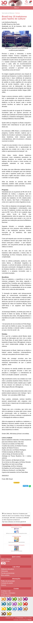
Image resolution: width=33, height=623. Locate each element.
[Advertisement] (16, 499)
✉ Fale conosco (6, 595)
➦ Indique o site (5, 591)
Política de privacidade (8, 581)
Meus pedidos (5, 575)
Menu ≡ (16, 8)
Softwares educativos (7, 569)
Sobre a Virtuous (6, 559)
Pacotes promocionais (7, 573)
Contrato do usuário (7, 583)
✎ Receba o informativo (8, 593)
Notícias (17, 13)
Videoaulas (4, 571)
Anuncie (3, 585)
